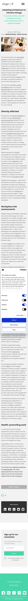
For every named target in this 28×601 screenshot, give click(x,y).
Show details (20, 315)
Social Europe (7, 469)
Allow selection (14, 325)
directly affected (17, 116)
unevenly (17, 236)
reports (19, 77)
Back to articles (14, 487)
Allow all (14, 320)
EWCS (8, 366)
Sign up (14, 553)
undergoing (15, 352)
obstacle (10, 244)
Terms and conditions (14, 582)
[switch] (24, 300)
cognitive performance (13, 133)
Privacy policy (14, 585)
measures (18, 191)
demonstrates (5, 89)
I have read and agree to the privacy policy (16, 559)
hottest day (5, 68)
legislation (15, 161)
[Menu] (23, 4)
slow (14, 216)
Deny (14, 329)
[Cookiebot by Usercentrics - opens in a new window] (20, 270)
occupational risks (17, 177)
